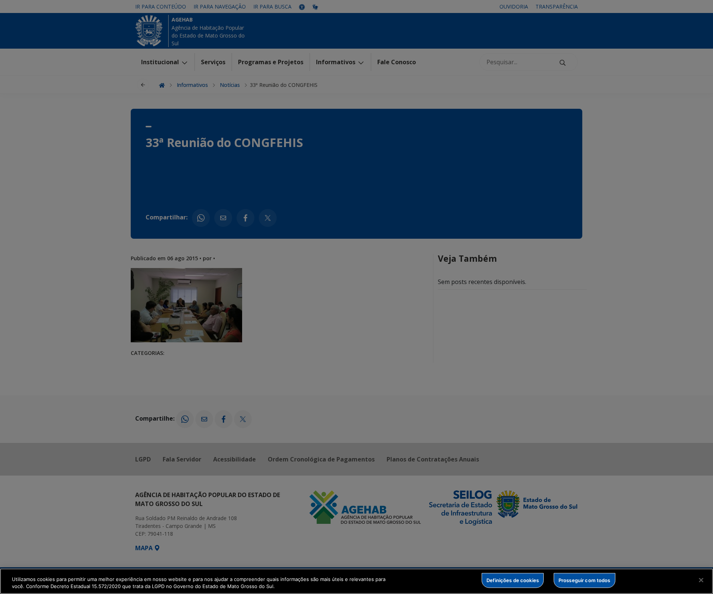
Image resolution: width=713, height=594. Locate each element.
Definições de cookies (512, 580)
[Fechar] (701, 580)
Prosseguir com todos (585, 580)
